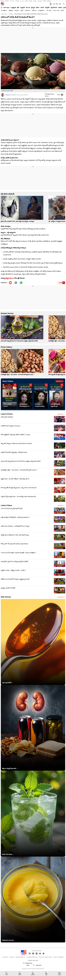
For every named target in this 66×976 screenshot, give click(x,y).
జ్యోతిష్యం (11, 10)
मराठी (17, 1)
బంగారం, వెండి (56, 10)
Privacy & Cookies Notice (45, 957)
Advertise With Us (20, 957)
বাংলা (26, 1)
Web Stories (6, 597)
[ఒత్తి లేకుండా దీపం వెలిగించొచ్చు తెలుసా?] (25, 396)
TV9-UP (49, 1)
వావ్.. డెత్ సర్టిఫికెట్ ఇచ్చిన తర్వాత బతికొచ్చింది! (55, 405)
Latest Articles (7, 414)
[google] (50, 94)
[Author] (2, 95)
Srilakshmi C (8, 94)
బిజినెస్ (42, 7)
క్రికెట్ (18, 7)
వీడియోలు (34, 10)
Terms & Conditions (58, 957)
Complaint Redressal (31, 957)
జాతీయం (60, 7)
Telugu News (4, 14)
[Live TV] (59, 4)
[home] (1, 7)
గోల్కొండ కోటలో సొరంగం (7, 405)
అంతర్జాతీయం (41, 10)
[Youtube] (10, 282)
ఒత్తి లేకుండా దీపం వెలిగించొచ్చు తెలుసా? (24, 405)
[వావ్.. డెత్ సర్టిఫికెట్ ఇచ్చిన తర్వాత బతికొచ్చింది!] (56, 396)
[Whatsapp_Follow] (21, 282)
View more (58, 381)
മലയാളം (40, 1)
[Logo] (2, 3)
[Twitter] (33, 953)
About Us (12, 957)
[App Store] (38, 965)
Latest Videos (6, 505)
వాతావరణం (27, 10)
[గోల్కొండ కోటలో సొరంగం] (9, 396)
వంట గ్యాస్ (48, 10)
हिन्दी (7, 1)
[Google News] (43, 953)
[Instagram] (37, 953)
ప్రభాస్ (62, 10)
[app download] (50, 4)
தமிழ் (34, 1)
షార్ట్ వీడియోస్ (54, 7)
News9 (2, 1)
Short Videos (7, 381)
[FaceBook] (30, 953)
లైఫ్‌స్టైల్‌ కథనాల (9, 278)
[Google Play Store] (28, 964)
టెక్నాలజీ (17, 10)
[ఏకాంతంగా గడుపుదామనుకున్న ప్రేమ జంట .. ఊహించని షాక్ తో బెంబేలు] (41, 396)
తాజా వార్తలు (6, 7)
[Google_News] (16, 282)
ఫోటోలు (37, 7)
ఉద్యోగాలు (5, 10)
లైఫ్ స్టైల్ (33, 7)
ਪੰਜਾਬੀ (30, 1)
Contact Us (5, 957)
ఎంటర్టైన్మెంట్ (13, 7)
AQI (57, 4)
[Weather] (54, 4)
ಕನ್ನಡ (12, 1)
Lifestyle (11, 14)
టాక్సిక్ (21, 10)
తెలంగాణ (28, 7)
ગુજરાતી (22, 1)
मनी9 (44, 1)
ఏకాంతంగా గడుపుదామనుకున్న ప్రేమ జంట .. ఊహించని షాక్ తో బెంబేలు (40, 405)
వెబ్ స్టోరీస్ (47, 7)
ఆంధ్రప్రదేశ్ (22, 7)
